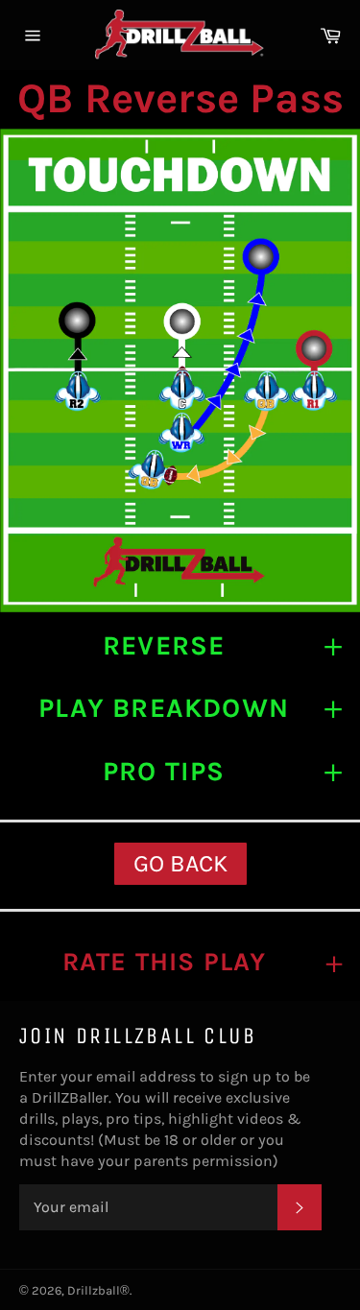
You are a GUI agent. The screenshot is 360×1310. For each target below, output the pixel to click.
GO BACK (180, 863)
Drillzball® (98, 1290)
